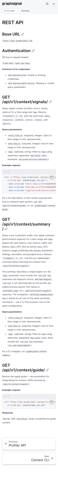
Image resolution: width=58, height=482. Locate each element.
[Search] (47, 4)
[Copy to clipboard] (52, 177)
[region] (29, 184)
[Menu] (54, 4)
